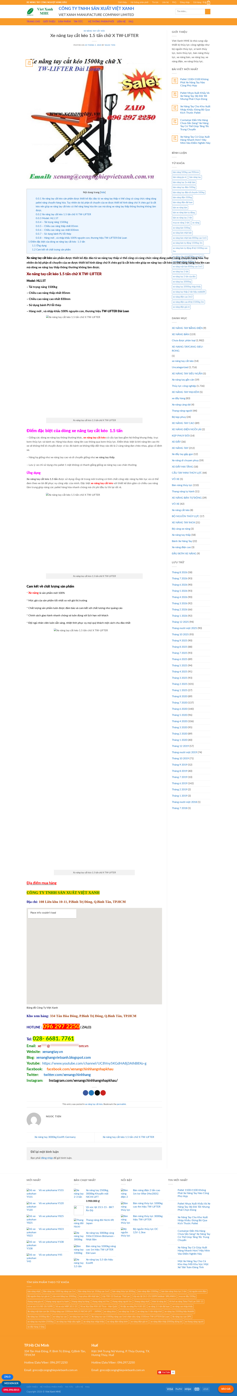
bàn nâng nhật (34, 1291)
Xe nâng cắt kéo (181, 510)
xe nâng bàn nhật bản (182, 233)
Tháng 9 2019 (179, 764)
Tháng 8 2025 (179, 647)
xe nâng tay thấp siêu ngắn (68, 1322)
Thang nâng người (182, 410)
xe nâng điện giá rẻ (181, 307)
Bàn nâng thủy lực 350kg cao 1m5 (93, 1291)
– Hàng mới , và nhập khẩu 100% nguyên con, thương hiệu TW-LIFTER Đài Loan (81, 238)
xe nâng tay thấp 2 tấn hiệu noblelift (189, 292)
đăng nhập (47, 1158)
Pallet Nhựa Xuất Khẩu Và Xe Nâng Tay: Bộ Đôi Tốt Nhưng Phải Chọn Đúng (194, 96)
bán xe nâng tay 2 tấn (182, 218)
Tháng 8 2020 (179, 696)
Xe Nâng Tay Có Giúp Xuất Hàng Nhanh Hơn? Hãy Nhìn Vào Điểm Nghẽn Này (195, 140)
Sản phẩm (64, 21)
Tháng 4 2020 (179, 721)
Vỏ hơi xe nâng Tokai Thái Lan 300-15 (186, 1302)
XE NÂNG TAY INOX (183, 522)
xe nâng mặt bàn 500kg (183, 261)
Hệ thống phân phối (139, 2)
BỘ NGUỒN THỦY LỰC (185, 516)
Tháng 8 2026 (179, 572)
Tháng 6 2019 (179, 783)
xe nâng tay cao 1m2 (79, 1317)
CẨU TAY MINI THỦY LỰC (187, 473)
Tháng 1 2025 (179, 690)
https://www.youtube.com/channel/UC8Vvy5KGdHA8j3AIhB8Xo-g (94, 1063)
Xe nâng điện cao (181, 547)
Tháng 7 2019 (179, 777)
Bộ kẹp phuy (179, 417)
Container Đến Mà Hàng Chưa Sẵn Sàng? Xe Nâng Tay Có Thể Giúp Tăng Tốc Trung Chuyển (194, 125)
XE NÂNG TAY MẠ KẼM (185, 392)
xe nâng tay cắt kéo (94, 31)
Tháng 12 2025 (180, 622)
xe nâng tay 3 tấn (126, 1312)
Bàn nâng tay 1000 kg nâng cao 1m (59, 1291)
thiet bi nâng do (159, 1302)
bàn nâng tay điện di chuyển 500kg (188, 192)
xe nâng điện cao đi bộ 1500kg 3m (188, 302)
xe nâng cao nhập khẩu (183, 1307)
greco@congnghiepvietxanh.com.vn (55, 1370)
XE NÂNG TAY (180, 448)
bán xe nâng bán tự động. (184, 213)
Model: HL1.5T (47, 218)
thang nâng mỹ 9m (100, 1302)
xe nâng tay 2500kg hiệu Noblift (179, 1312)
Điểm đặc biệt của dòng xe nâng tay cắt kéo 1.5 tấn (56, 242)
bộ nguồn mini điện (197, 1291)
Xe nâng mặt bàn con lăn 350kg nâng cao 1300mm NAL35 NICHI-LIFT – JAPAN (64, 1312)
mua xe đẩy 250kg (187, 1296)
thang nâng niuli (142, 1302)
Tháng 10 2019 (180, 758)
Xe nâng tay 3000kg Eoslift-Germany (55, 1137)
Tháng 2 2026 (179, 609)
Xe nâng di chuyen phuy (185, 460)
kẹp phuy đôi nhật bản (89, 1296)
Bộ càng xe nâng (181, 529)
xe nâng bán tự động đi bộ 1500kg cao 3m (190, 249)
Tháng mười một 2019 (184, 752)
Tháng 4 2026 (179, 597)
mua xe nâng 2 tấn (181, 223)
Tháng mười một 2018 (184, 802)
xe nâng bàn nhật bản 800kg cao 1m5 (190, 238)
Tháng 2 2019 (179, 789)
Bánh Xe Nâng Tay (182, 541)
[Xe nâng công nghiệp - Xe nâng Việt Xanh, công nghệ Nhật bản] (40, 11)
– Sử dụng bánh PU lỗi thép (53, 234)
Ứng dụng (39, 245)
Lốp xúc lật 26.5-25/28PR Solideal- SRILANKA (154, 1296)
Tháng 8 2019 (179, 771)
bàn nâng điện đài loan (183, 202)
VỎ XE (175, 504)
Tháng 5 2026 (179, 591)
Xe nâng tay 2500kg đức (39, 1317)
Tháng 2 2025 (179, 684)
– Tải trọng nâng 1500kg (52, 222)
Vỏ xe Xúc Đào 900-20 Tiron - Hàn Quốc (98, 1307)
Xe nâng (33, 593)
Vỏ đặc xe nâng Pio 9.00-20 (132, 1307)
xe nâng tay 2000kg (182, 282)
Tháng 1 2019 (179, 795)
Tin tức (155, 2)
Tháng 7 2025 (179, 653)
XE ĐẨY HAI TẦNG (182, 466)
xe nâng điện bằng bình (117, 1322)
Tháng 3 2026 (179, 603)
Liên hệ (165, 2)
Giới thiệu (122, 2)
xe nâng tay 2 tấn (180, 272)
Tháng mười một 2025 (184, 628)
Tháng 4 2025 (179, 671)
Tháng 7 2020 (179, 702)
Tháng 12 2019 (180, 746)
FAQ (174, 2)
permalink (121, 1104)
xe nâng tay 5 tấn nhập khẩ (150, 1312)
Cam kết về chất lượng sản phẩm (51, 249)
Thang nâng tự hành (183, 491)
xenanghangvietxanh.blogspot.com (63, 1057)
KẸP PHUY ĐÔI (181, 435)
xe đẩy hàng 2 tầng (36, 1327)
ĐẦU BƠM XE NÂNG (184, 553)
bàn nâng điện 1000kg (148, 1291)
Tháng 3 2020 (179, 727)
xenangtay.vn (52, 1052)
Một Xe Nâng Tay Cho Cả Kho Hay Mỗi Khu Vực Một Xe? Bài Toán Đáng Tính (193, 1264)
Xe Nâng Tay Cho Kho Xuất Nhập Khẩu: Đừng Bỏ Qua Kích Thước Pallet (195, 109)
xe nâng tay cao (60, 1317)
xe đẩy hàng (178, 398)
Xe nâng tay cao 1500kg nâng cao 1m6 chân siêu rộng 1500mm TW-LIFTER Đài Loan (130, 1317)
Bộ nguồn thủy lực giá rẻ (38, 1296)
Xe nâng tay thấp (181, 535)
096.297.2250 (59, 1362)
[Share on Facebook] (85, 1093)
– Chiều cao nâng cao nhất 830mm (57, 230)
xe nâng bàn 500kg (181, 228)
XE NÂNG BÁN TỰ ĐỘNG (187, 497)
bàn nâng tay (195, 177)
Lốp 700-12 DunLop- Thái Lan (116, 1296)
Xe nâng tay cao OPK (181, 1317)
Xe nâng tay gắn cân (183, 379)
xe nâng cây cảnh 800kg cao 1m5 (188, 256)
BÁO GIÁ (226, 1389)
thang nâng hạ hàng (80, 1302)
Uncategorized (180, 367)
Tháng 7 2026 (179, 578)
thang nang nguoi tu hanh (57, 1302)
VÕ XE (175, 479)
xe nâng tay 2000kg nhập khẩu (187, 287)
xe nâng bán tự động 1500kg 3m (187, 243)
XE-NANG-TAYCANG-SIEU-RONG (187, 348)
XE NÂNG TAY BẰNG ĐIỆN (187, 328)
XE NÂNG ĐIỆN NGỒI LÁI (186, 429)
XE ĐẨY (176, 442)
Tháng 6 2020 (179, 709)
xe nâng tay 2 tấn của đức (184, 277)
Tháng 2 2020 (179, 733)
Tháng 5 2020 (179, 715)
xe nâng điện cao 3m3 (183, 297)
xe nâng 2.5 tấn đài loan (158, 1307)
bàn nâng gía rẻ (179, 177)
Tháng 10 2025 (180, 634)
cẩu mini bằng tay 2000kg (64, 1296)
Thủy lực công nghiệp (184, 386)
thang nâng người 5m (122, 1302)
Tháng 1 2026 (179, 616)
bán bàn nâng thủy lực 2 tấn (173, 1291)
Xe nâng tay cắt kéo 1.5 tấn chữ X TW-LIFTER (63, 214)
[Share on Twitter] (91, 1093)
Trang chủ (33, 21)
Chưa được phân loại (184, 340)
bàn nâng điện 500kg (182, 197)
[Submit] (207, 11)
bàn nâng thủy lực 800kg (123, 1291)
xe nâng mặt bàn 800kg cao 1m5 (187, 267)
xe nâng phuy (110, 1312)
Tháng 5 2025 (179, 665)
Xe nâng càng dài (181, 404)
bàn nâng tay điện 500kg (184, 187)
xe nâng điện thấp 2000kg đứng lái (166, 1322)
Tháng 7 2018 (179, 808)
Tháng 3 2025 (179, 678)
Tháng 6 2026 (179, 584)
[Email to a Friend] (97, 1093)
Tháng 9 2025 (179, 640)
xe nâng (195, 223)
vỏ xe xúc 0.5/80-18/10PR (40, 1307)
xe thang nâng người (194, 1322)
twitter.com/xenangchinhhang (67, 1075)
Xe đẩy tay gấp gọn (182, 454)
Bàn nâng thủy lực (182, 485)
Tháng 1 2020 (179, 740)
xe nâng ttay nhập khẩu (94, 1322)
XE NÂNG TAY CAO (183, 423)
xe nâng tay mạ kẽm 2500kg (41, 1322)
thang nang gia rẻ (35, 1302)
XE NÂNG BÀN (180, 334)
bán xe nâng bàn (180, 208)
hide (103, 192)
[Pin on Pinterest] (103, 1093)
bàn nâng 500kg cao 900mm (186, 172)
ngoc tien (110, 45)
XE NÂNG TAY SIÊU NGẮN (187, 373)
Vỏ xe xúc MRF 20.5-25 (66, 1307)
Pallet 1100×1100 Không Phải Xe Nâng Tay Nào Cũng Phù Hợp (194, 82)
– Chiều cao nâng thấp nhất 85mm (57, 226)
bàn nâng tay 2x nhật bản (184, 182)
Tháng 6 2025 (179, 659)
